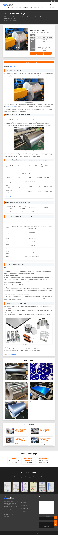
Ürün (13, 7)
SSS (49, 62)
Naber (33, 53)
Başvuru (42, 7)
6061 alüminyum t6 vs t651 (10, 352)
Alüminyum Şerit (24, 511)
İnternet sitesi (41, 521)
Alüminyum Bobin (24, 502)
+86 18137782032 (14, 0)
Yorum (40, 499)
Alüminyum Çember (25, 499)
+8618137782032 (44, 462)
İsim (40, 516)
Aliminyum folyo (24, 505)
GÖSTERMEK (13, 66)
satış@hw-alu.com (5, 0)
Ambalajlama (39, 62)
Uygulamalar (29, 62)
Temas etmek (51, 7)
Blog (47, 7)
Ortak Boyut (18, 7)
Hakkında (9, 7)
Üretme (19, 62)
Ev (4, 7)
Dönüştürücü (25, 7)
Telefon (47, 521)
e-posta (40, 53)
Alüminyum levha (24, 508)
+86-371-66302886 (44, 460)
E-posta (48, 516)
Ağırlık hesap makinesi (34, 7)
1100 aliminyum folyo (11, 106)
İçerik (9, 62)
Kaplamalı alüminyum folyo (13, 354)
